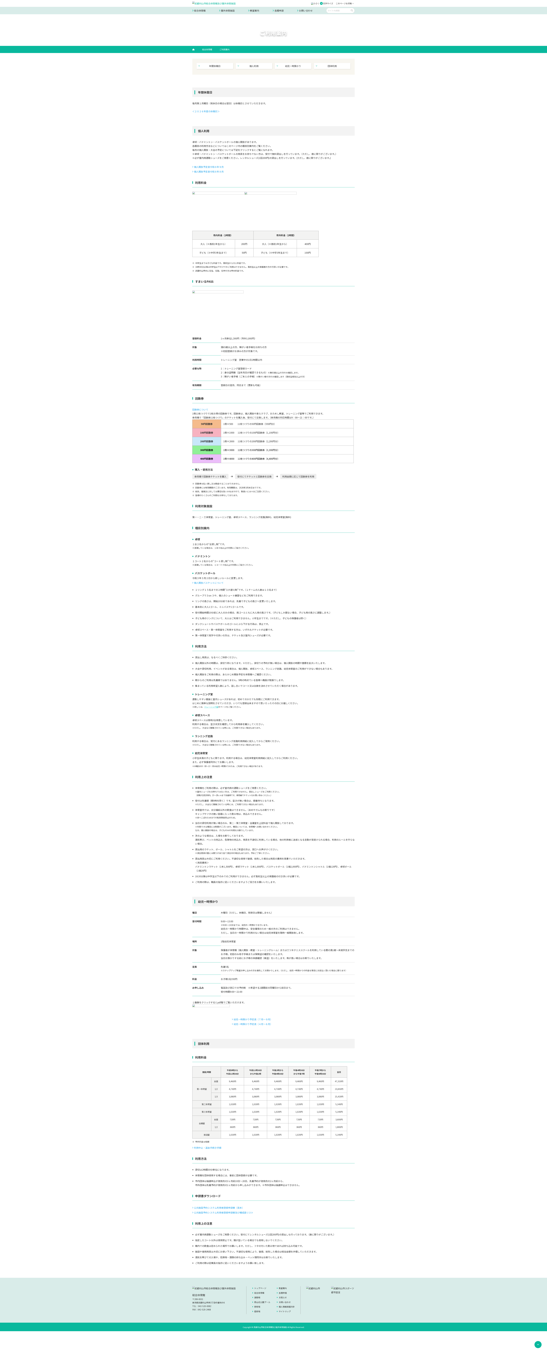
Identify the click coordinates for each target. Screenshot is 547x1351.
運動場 (257, 1297)
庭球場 (257, 1311)
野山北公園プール (262, 1302)
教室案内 (254, 10)
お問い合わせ (306, 10)
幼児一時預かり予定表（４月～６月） (253, 1024)
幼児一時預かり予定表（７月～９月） (253, 1019)
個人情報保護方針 (287, 1306)
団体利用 (332, 66)
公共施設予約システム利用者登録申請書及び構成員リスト (223, 1212)
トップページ (260, 1288)
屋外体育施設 (228, 10)
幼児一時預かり (293, 66)
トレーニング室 (211, 706)
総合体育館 (200, 10)
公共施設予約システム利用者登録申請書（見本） (219, 1207)
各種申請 (279, 10)
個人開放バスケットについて (209, 582)
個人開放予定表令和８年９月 (209, 167)
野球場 (257, 1306)
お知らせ (283, 1297)
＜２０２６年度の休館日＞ (206, 111)
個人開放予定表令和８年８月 (209, 171)
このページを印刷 (344, 3)
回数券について (200, 409)
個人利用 (254, 66)
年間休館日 (215, 66)
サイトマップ (285, 1311)
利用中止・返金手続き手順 (207, 1147)
